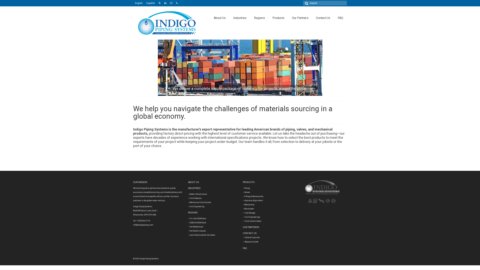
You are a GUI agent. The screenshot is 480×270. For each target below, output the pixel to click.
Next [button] (328, 68)
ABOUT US (193, 182)
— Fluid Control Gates (252, 221)
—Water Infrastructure (197, 194)
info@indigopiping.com (143, 225)
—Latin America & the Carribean (201, 235)
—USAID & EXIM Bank (197, 223)
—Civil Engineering (196, 207)
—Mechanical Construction (199, 202)
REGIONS (192, 212)
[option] (240, 68)
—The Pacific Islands (197, 231)
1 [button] (235, 94)
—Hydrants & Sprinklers (253, 201)
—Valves (246, 192)
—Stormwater (248, 209)
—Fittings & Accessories (253, 196)
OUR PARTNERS (251, 227)
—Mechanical (248, 205)
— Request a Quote (250, 242)
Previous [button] (151, 68)
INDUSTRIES (194, 188)
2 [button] (240, 94)
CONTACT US (249, 233)
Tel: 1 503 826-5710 (141, 221)
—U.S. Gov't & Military (197, 219)
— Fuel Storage (249, 213)
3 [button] (244, 94)
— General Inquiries (251, 237)
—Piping (246, 188)
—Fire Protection (195, 198)
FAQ (245, 248)
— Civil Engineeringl (251, 217)
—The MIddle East (195, 227)
